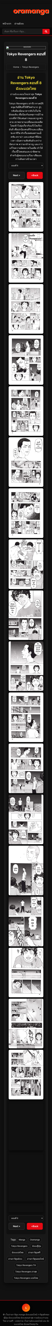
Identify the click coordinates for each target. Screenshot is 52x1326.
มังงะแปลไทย (17, 1252)
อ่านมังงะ (19, 23)
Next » (16, 175)
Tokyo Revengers (30, 67)
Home (16, 67)
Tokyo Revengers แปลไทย (26, 1278)
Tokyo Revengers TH (26, 1265)
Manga (22, 1240)
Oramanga (35, 1240)
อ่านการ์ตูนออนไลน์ (35, 1259)
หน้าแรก (7, 23)
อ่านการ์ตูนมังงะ (15, 1259)
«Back (34, 175)
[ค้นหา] (46, 31)
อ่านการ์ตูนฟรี (34, 1252)
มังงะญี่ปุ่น (36, 1246)
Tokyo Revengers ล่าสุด (26, 1271)
